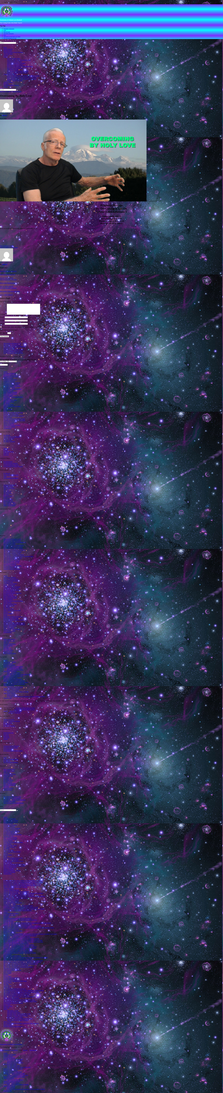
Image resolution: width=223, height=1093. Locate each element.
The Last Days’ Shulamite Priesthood (13, 555)
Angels (5, 372)
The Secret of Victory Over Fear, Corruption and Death (18, 996)
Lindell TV (6, 497)
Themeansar (32, 1050)
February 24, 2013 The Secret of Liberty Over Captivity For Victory (22, 926)
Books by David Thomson (10, 375)
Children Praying (8, 378)
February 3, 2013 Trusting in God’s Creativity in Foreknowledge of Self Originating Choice (28, 927)
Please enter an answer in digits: (9, 330)
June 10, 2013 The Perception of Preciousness (16, 943)
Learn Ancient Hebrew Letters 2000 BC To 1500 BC (21, 79)
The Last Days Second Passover (12, 565)
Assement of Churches (9, 373)
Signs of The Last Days (9, 422)
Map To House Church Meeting (12, 956)
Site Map (5, 984)
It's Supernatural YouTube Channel (13, 466)
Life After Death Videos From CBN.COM (18, 60)
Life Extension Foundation (10, 478)
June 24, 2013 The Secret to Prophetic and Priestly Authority (20, 946)
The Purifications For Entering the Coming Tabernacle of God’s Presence (23, 990)
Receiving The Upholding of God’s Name (15, 981)
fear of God (6, 32)
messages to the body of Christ (11, 36)
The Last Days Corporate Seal (11, 559)
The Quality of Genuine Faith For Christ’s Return (17, 993)
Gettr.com (6, 453)
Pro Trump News (8, 499)
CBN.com (6, 490)
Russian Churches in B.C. (10, 677)
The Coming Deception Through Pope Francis (20, 66)
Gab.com (6, 454)
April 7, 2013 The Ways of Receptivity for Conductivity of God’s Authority (24, 896)
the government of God (9, 38)
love (4, 35)
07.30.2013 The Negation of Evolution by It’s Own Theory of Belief (26, 696)
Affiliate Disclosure (8, 888)
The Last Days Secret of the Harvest (13, 349)
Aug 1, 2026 (3, 295)
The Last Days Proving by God (7, 274)
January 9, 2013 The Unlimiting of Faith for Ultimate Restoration (21, 938)
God (4, 30)
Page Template (7, 971)
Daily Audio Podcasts (9, 915)
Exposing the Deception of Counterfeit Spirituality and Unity (20, 920)
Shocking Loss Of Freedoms (15, 68)
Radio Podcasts (7, 417)
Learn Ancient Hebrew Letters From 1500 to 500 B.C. (22, 77)
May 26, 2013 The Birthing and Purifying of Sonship (18, 967)
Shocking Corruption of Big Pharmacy (17, 72)
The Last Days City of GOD (11, 562)
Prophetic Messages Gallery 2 (11, 978)
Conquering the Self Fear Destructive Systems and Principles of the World (23, 909)
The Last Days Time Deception (7, 283)
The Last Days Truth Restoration (12, 551)
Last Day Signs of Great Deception (13, 397)
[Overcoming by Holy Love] (73, 201)
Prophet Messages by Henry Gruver (13, 415)
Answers (5, 55)
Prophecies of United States (11, 414)
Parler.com (6, 448)
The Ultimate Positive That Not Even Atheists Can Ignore (19, 1000)
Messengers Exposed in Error (15, 65)
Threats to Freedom (8, 423)
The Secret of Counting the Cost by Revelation (16, 995)
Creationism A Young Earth (11, 384)
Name (2, 317)
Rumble (5, 450)
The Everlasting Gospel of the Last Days (14, 989)
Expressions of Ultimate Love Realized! (11, 20)
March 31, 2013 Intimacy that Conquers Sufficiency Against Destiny (22, 962)
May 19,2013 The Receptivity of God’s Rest (15, 965)
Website (2, 323)
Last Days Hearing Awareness (11, 569)
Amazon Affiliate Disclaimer (11, 890)
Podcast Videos (7, 409)
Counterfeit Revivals (9, 381)
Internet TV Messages (16, 711)
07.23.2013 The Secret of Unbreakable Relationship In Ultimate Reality (23, 882)
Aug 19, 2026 (4, 278)
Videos (5, 57)
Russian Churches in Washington (12, 679)
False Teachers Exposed (10, 394)
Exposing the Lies (8, 390)
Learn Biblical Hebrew (9, 74)
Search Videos (7, 982)
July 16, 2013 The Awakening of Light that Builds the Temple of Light (22, 940)
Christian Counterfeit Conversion (16, 63)
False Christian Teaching (10, 392)
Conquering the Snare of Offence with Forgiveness (17, 910)
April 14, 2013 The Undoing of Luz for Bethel (16, 891)
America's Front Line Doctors (11, 437)
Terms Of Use (7, 985)
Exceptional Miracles (9, 387)
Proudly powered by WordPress (9, 1050)
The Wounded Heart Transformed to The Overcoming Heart (20, 1001)
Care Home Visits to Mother (11, 901)
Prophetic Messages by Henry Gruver (24, 709)
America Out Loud (8, 438)
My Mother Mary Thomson (11, 85)
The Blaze (6, 494)
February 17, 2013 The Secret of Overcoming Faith (17, 924)
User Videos (6, 1004)
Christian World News (9, 485)
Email (2, 320)
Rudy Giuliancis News (9, 504)
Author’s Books (8, 82)
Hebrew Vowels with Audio (14, 80)
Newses (25, 1050)
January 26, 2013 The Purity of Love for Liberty (16, 937)
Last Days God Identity (9, 564)
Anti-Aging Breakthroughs (10, 475)
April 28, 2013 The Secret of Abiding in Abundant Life (18, 894)
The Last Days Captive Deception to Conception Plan (18, 556)
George (5, 711)
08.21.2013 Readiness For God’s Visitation (15, 887)
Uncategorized (7, 428)
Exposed (5, 83)
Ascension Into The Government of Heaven (15, 898)
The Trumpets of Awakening (11, 998)
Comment (3, 314)
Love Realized (7, 954)
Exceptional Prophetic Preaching (12, 389)
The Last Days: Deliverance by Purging (14, 550)
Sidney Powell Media (9, 505)
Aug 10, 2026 (4, 286)
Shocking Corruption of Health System (14, 419)
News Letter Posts (8, 404)
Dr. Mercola (6, 435)
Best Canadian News (9, 502)
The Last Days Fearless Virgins (12, 553)
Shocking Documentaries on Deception (14, 420)
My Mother (6, 403)
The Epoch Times (8, 486)
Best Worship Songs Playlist (11, 899)
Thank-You (6, 987)
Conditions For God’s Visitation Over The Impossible (18, 905)
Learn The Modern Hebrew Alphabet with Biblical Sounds (23, 75)
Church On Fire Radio (9, 904)
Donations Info (7, 698)
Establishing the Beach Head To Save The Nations (17, 918)
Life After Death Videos (13, 58)
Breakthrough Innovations (10, 376)
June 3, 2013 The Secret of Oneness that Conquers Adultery (19, 948)
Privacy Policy (7, 976)
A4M (4, 476)
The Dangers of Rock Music (11, 690)
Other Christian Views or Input (11, 406)
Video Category (7, 1006)
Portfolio (5, 974)
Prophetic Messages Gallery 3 (11, 979)
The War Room (7, 493)
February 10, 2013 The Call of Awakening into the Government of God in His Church (27, 923)
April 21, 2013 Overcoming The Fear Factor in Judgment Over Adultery (23, 893)
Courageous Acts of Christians (11, 383)
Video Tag (6, 1007)
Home (5, 47)
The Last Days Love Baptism (11, 561)
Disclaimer (6, 916)
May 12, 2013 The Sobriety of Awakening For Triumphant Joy (20, 963)
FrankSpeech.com (8, 451)
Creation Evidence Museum (11, 465)
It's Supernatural (7, 461)
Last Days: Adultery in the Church (12, 351)
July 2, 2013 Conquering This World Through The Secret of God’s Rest (23, 942)
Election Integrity (8, 500)
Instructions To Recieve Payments (12, 931)
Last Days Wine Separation (10, 567)
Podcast (19, 91)
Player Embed (7, 973)
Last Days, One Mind (9, 348)
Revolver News (7, 496)
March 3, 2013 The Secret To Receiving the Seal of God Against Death (23, 960)
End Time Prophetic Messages (8, 91)
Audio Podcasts (7, 49)
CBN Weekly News (9, 488)
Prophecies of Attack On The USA (13, 412)
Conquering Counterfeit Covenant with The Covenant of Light (20, 907)
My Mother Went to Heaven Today (25, 708)
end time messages (8, 33)
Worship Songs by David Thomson (13, 52)
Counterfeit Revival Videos (14, 61)
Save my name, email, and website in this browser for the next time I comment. (23, 327)
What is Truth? (11, 695)
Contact (5, 86)
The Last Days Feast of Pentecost (12, 558)
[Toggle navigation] (0, 41)
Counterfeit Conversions (10, 379)
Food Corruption (8, 395)
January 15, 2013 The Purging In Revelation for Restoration (19, 935)
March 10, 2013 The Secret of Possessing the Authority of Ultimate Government (25, 957)
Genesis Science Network (10, 463)
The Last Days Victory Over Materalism (10, 291)
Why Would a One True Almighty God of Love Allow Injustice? (21, 1023)
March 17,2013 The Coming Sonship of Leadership (17, 959)
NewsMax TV (7, 491)
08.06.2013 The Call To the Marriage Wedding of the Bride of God (22, 885)
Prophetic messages (8, 29)
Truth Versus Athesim (9, 426)
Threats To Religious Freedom (11, 425)
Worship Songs (7, 50)
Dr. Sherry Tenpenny (9, 441)
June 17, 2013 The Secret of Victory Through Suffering (18, 945)
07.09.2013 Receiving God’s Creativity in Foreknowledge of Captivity (22, 880)
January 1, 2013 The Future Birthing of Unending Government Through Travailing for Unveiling (30, 934)
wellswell (4, 115)
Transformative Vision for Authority (13, 1003)
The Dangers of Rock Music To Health (17, 71)
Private (5, 411)
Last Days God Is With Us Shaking (13, 353)
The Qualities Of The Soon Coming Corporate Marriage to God (21, 992)
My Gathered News (8, 401)
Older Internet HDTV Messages (12, 970)
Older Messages (8, 54)
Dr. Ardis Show (7, 440)
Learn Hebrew (7, 398)
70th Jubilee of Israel (12, 69)
